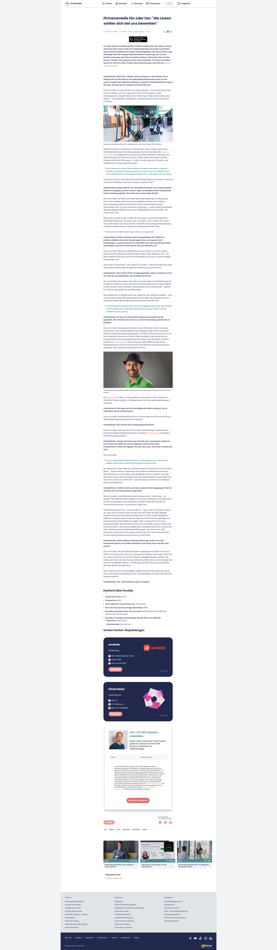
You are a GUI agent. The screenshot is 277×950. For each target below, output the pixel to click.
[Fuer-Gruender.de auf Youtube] (195, 938)
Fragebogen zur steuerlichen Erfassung (129, 908)
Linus (149, 31)
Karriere (79, 938)
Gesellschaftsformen (73, 908)
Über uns (68, 938)
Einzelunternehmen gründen (125, 905)
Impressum (89, 938)
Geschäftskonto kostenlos (124, 921)
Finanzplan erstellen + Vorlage (76, 914)
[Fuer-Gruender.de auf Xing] (190, 938)
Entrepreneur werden (73, 905)
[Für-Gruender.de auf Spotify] (165, 822)
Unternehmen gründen (123, 927)
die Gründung (120, 342)
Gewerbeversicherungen (124, 918)
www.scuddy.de (114, 878)
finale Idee (111, 397)
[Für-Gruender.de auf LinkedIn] (170, 822)
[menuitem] (107, 3)
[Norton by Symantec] (206, 946)
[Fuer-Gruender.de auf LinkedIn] (210, 938)
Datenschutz (103, 938)
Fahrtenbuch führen (171, 908)
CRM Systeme (169, 905)
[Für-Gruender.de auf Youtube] (160, 822)
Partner (115, 938)
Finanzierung (153, 433)
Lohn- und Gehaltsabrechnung (176, 911)
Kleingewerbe (70, 918)
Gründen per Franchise (73, 911)
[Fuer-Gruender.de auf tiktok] (200, 938)
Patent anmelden (71, 927)
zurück (109, 822)
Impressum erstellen (122, 924)
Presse (136, 938)
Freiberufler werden (122, 911)
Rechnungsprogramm (172, 914)
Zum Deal (115, 669)
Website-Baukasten (171, 921)
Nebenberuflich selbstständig (76, 924)
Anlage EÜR (119, 901)
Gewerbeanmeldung (122, 914)
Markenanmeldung (72, 921)
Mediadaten (126, 938)
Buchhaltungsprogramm (173, 901)
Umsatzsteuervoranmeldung (175, 918)
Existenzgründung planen (74, 901)
